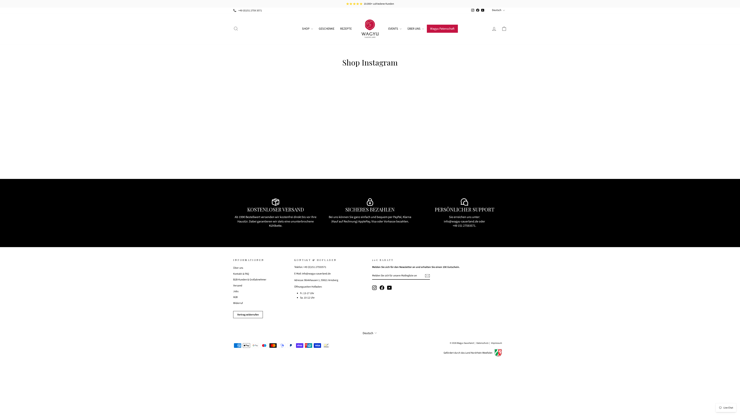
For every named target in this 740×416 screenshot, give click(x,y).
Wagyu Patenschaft (442, 29)
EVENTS (393, 29)
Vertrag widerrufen (248, 314)
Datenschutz (482, 343)
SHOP (306, 29)
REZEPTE (346, 29)
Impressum (496, 343)
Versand (237, 285)
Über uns (238, 268)
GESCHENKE (326, 29)
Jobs (236, 291)
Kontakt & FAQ (241, 274)
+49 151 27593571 (464, 226)
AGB (235, 297)
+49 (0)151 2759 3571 (250, 10)
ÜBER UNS (414, 29)
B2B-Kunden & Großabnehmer (249, 279)
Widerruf (238, 303)
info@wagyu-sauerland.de (461, 221)
